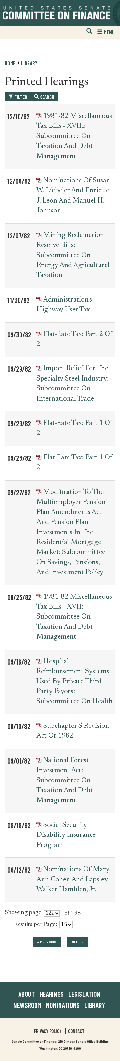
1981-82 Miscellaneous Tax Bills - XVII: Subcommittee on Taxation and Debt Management (74, 617)
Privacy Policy (47, 1031)
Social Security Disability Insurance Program (66, 835)
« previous (46, 941)
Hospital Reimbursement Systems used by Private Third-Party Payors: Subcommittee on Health (74, 681)
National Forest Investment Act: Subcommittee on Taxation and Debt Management (64, 780)
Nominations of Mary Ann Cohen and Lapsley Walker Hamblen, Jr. (72, 879)
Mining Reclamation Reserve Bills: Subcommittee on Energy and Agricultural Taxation (73, 255)
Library (29, 63)
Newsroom (27, 1005)
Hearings (52, 994)
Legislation (84, 994)
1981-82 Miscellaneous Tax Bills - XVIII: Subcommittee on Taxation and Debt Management (74, 136)
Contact (76, 1031)
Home (10, 63)
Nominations (63, 1005)
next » (77, 941)
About (26, 994)
